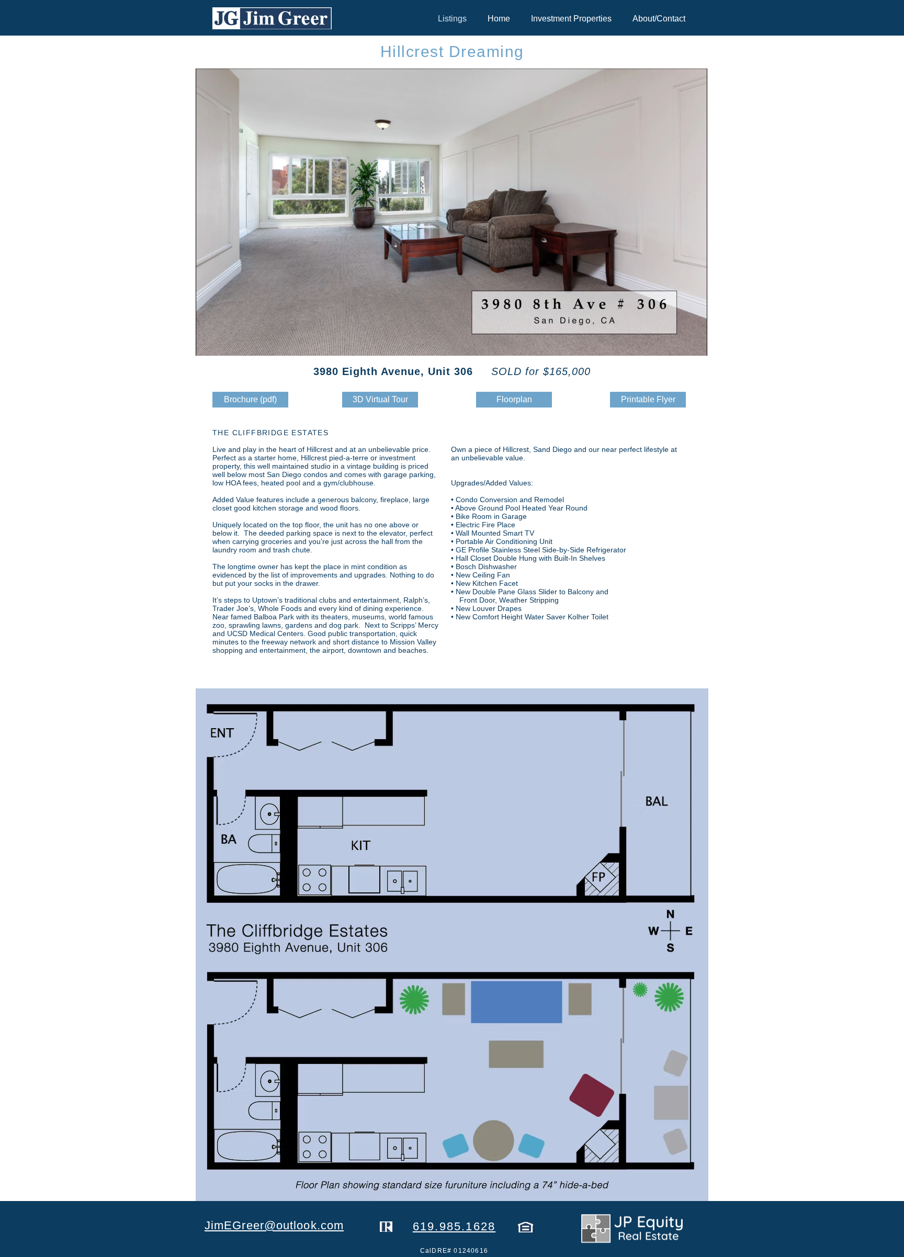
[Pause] (209, 341)
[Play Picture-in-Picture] (675, 341)
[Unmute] (227, 341)
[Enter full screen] (693, 341)
